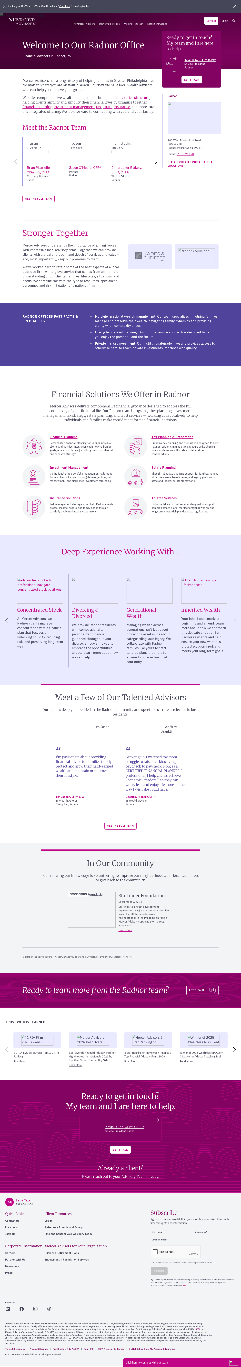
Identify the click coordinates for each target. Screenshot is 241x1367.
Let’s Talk (191, 79)
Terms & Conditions (15, 1349)
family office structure (131, 98)
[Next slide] (156, 161)
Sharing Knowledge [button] (157, 23)
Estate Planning (163, 467)
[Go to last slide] (6, 621)
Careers (10, 1253)
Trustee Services (164, 498)
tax (98, 107)
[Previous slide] (15, 161)
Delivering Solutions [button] (109, 23)
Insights (10, 1234)
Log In (48, 1220)
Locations (11, 1227)
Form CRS (88, 1349)
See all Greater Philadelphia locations (190, 163)
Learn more (125, 930)
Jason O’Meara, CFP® (85, 167)
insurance (122, 107)
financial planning (37, 107)
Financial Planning (64, 437)
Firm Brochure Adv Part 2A (66, 1349)
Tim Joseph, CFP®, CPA (70, 796)
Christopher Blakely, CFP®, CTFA (126, 169)
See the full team (38, 198)
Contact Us (12, 1220)
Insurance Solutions (65, 498)
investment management (74, 107)
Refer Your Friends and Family (64, 1227)
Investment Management (69, 467)
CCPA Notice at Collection (111, 1349)
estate (107, 107)
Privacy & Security (39, 1349)
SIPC (197, 1329)
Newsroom (12, 1266)
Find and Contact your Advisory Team (68, 1234)
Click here (64, 6)
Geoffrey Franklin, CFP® (141, 796)
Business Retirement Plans (62, 1253)
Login (225, 20)
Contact (211, 20)
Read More (19, 1061)
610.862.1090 (185, 154)
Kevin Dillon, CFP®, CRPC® (200, 60)
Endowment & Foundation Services (67, 1259)
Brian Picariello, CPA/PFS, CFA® (39, 169)
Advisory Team (133, 1176)
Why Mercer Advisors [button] (84, 23)
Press (9, 1272)
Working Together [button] (133, 23)
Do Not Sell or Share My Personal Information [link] (152, 1349)
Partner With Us (15, 1259)
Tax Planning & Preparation (172, 437)
